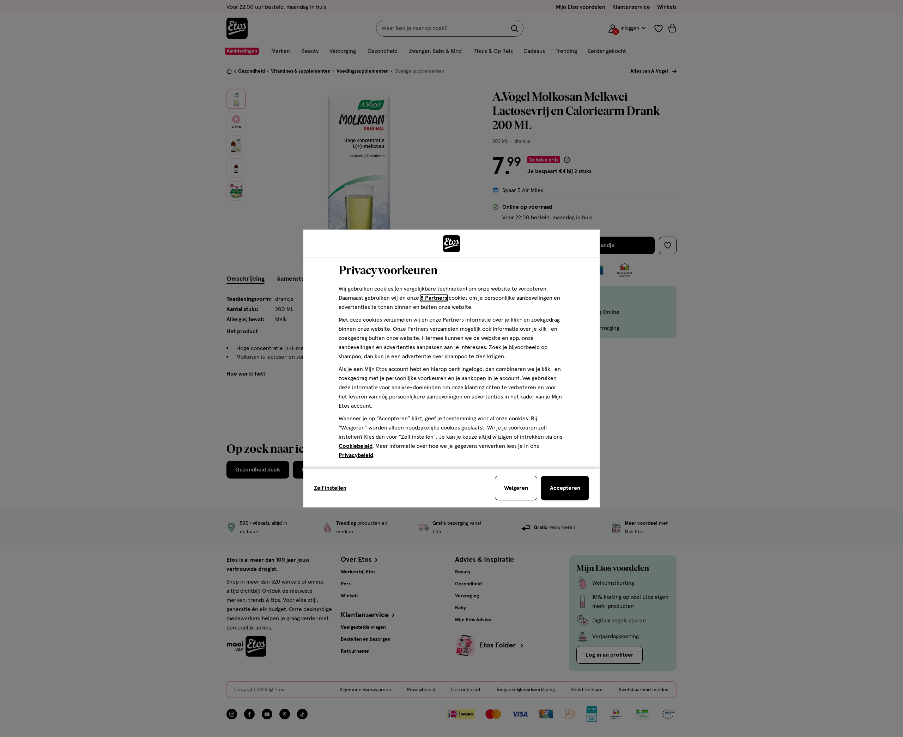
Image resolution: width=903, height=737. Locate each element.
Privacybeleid (356, 455)
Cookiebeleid (355, 446)
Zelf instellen (330, 488)
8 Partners (433, 298)
